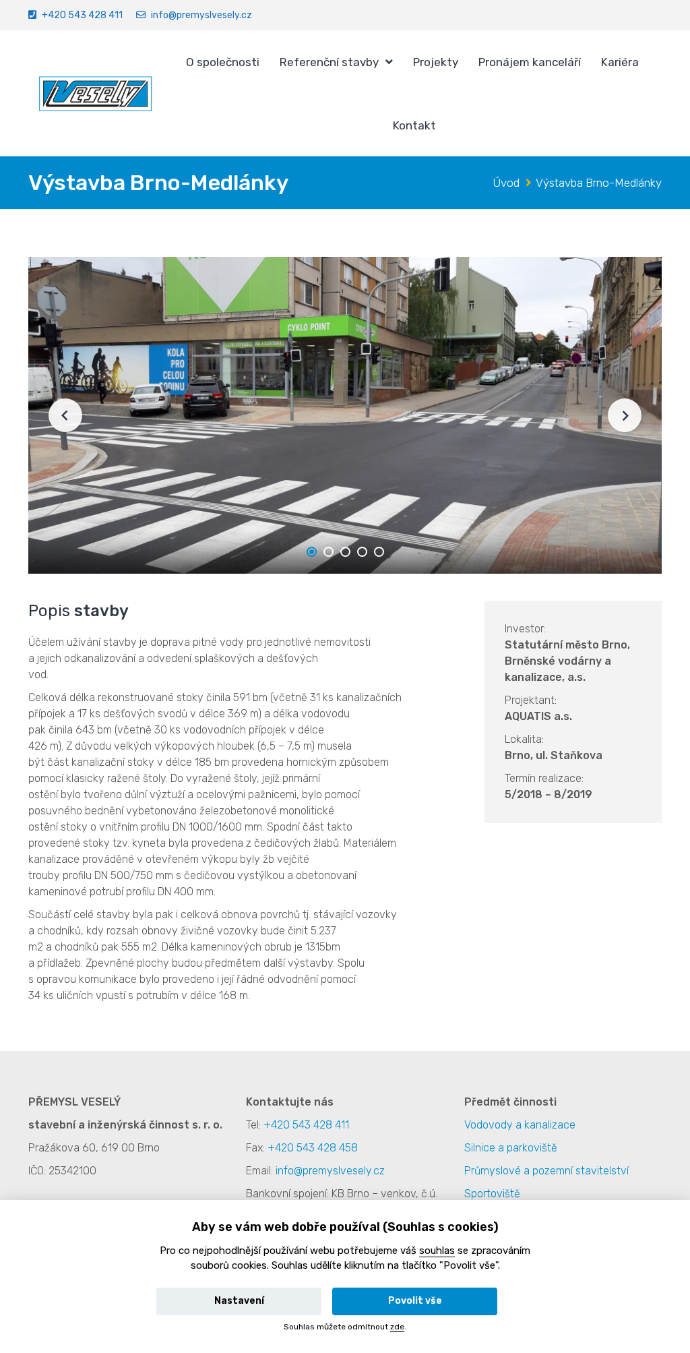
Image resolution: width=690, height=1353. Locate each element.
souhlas (437, 1250)
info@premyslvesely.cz (201, 15)
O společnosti (222, 62)
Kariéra (620, 62)
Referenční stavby (329, 62)
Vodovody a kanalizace (519, 1124)
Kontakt (414, 125)
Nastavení (239, 1300)
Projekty (435, 62)
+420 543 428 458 (313, 1147)
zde (397, 1326)
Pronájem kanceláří (529, 62)
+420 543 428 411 (82, 15)
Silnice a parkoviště (510, 1147)
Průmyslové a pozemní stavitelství (546, 1170)
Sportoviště (492, 1193)
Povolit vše (415, 1300)
